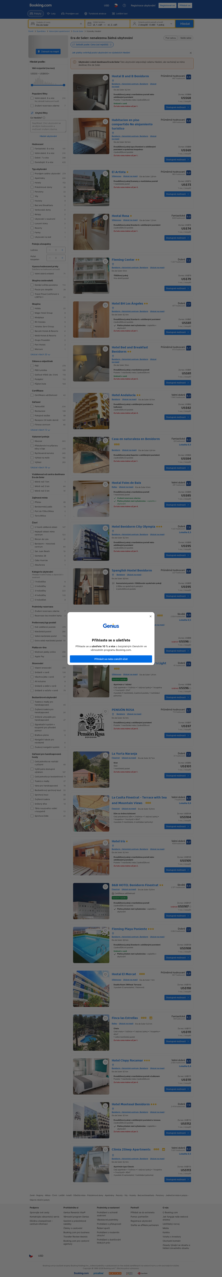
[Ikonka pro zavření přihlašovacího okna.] (150, 616)
